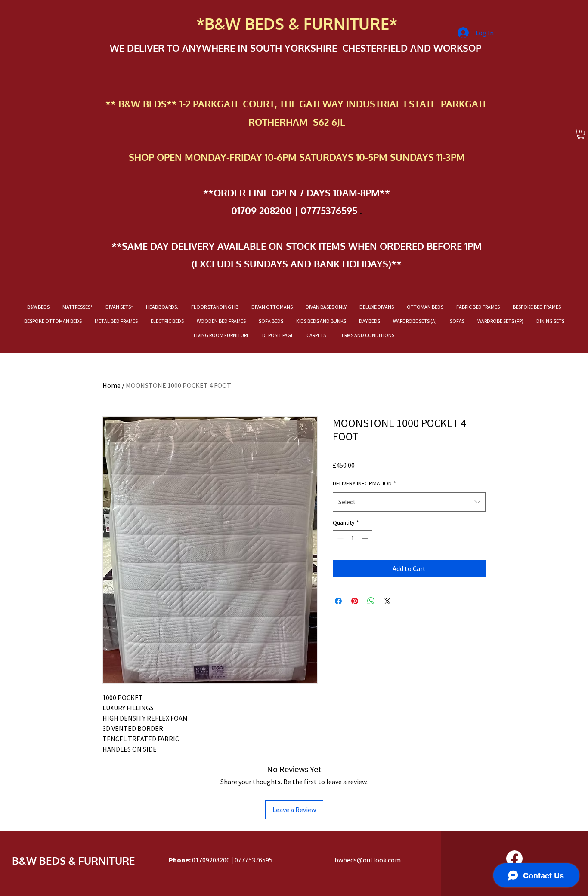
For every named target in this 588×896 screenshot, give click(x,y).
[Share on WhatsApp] (371, 601)
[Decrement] (339, 538)
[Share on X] (387, 601)
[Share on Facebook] (338, 601)
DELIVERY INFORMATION (364, 483)
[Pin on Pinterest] (355, 601)
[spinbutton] (352, 538)
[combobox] (409, 502)
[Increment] (365, 538)
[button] (581, 134)
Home (111, 385)
